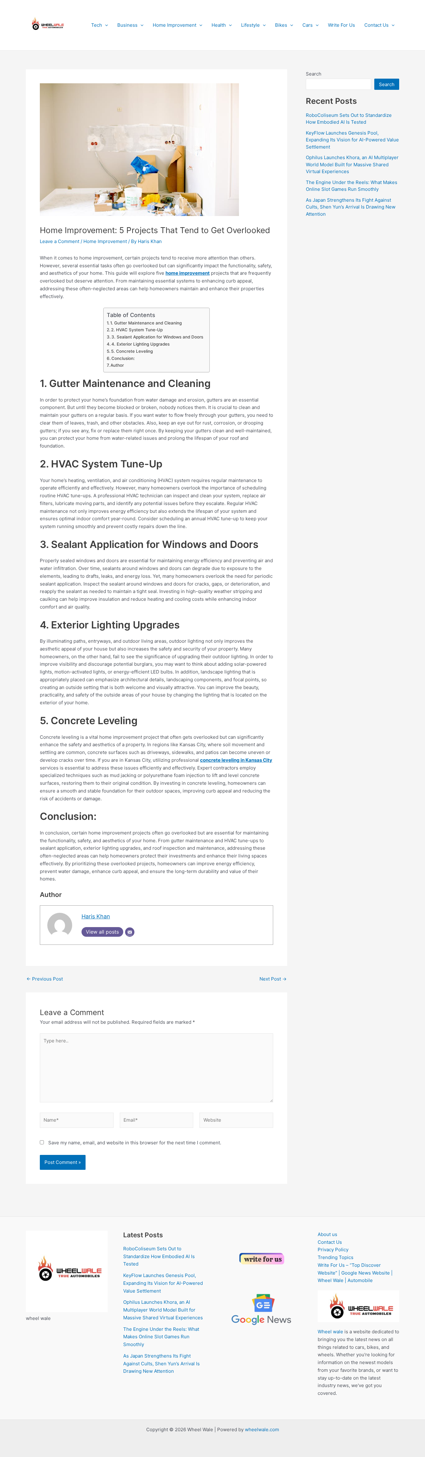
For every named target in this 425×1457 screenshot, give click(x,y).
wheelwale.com (262, 1429)
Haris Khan (96, 916)
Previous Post (44, 979)
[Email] (129, 932)
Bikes (281, 25)
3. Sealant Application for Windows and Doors (157, 336)
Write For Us (341, 25)
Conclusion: (123, 358)
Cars (307, 25)
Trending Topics (335, 1257)
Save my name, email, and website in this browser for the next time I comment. (134, 1143)
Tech (96, 25)
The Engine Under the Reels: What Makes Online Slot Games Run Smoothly (161, 1337)
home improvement (188, 273)
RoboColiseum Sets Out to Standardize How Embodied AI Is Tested (159, 1256)
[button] (105, 25)
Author (117, 365)
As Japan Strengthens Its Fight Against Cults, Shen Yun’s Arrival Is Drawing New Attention (350, 207)
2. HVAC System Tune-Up (137, 329)
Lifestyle (250, 25)
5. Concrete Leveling (132, 351)
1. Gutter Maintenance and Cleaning (146, 322)
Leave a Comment (59, 241)
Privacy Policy (333, 1249)
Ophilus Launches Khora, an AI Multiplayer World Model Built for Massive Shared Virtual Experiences (352, 164)
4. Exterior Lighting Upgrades (140, 344)
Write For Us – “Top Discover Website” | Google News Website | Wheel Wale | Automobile (355, 1273)
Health (219, 25)
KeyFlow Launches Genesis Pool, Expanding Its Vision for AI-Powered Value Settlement (352, 140)
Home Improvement (174, 25)
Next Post (273, 979)
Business (127, 25)
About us (327, 1234)
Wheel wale (330, 1332)
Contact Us (376, 25)
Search (313, 74)
